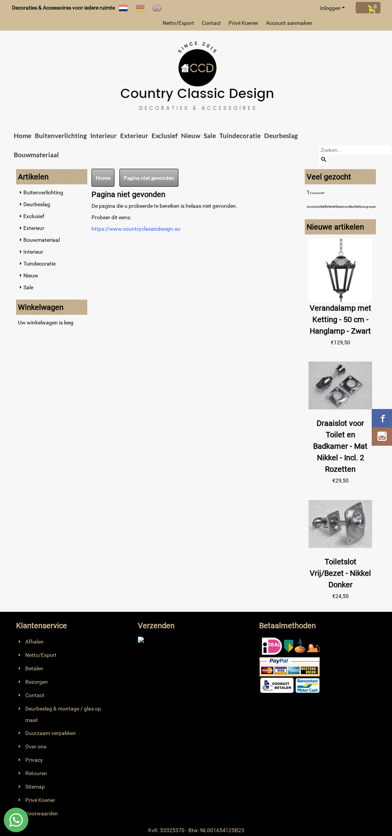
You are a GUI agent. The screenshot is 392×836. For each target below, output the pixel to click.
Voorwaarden (41, 813)
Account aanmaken (289, 23)
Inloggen (330, 8)
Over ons (35, 746)
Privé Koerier (243, 23)
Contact (211, 23)
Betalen (34, 668)
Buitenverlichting (61, 136)
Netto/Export (178, 23)
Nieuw (190, 136)
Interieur (103, 136)
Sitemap (35, 787)
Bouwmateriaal (36, 155)
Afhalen (34, 642)
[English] (157, 8)
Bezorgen (36, 682)
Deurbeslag (281, 136)
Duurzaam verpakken (50, 733)
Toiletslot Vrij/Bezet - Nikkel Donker (340, 573)
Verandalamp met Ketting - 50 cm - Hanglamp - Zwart (340, 319)
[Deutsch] (140, 8)
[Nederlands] (123, 8)
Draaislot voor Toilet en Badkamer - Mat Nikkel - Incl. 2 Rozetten (340, 446)
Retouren (36, 773)
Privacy (34, 760)
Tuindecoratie (240, 136)
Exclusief (165, 136)
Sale (210, 136)
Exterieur (134, 136)
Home (22, 136)
